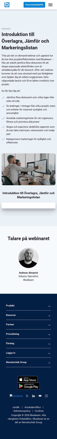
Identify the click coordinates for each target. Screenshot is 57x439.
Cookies (39, 411)
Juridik (16, 407)
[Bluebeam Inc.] (7, 4)
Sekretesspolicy (21, 411)
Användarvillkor (33, 407)
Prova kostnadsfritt (34, 4)
